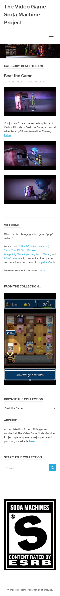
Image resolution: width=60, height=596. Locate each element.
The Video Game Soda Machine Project (25, 14)
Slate (7, 250)
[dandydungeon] (30, 384)
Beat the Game (18, 75)
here (42, 270)
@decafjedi (47, 262)
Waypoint (9, 254)
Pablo (7, 135)
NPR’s (33, 245)
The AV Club (18, 250)
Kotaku (31, 250)
